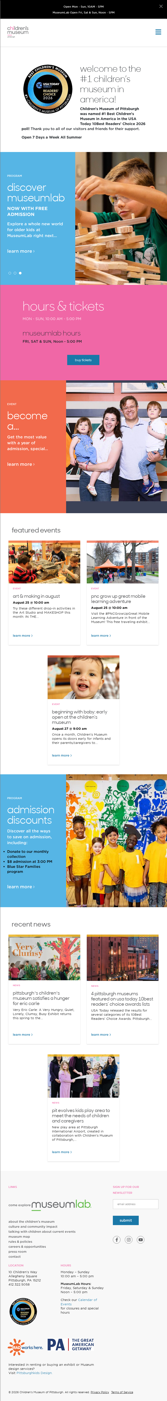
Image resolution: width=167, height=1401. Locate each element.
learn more (19, 251)
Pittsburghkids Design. (35, 1373)
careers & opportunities (27, 1246)
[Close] (161, 6)
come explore (20, 1205)
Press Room (17, 1251)
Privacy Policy (100, 1392)
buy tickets (83, 360)
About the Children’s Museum (31, 1221)
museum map (19, 1236)
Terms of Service (122, 1392)
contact (14, 1256)
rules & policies (20, 1241)
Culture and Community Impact (32, 1226)
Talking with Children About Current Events (41, 1231)
